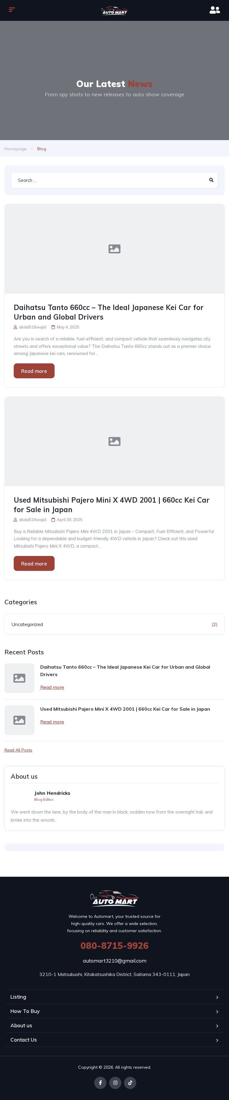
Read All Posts (18, 750)
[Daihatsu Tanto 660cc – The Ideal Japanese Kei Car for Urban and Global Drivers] (114, 249)
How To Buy (25, 1011)
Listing (18, 997)
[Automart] (114, 10)
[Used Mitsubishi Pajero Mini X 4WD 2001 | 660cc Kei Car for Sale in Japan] (114, 441)
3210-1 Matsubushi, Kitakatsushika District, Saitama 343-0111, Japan (114, 974)
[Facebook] (100, 1083)
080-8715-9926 (114, 945)
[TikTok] (130, 1083)
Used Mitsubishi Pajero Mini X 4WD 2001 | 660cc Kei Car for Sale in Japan (112, 504)
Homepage (15, 148)
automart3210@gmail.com (114, 961)
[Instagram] (115, 1083)
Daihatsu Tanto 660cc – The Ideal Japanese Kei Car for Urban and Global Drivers (109, 312)
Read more (34, 371)
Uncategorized (27, 624)
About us (21, 1025)
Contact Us (23, 1040)
